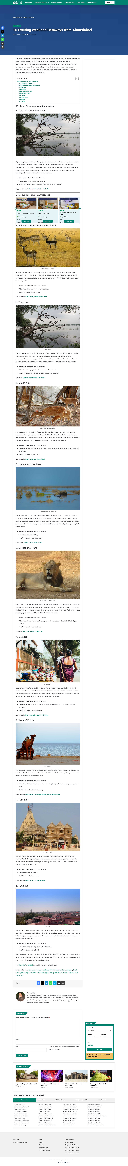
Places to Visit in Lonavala (45, 1120)
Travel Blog (24, 17)
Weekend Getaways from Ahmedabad (27, 81)
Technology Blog (43, 1147)
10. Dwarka (22, 101)
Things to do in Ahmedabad (33, 542)
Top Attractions (102, 1099)
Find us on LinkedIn (44, 1150)
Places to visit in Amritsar (20, 1111)
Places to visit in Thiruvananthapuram (97, 1116)
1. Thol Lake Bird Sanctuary (26, 83)
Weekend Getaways (56, 2)
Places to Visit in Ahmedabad (38, 189)
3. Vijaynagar (22, 87)
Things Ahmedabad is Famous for (34, 377)
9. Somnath (22, 99)
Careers (41, 1145)
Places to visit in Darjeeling (45, 1104)
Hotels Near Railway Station (81, 1099)
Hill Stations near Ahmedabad (32, 631)
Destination (91, 1027)
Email (17, 1046)
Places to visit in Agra (19, 1104)
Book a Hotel (109, 2)
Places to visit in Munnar (69, 1116)
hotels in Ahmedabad (26, 965)
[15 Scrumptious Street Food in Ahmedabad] (101, 1076)
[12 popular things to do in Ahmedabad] (27, 1076)
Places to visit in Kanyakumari (46, 1116)
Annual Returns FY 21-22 (72, 1153)
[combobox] (99, 1030)
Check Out (103, 1034)
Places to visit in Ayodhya (20, 1113)
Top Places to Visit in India (20, 1099)
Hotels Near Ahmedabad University (36, 715)
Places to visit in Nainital (69, 1122)
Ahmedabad (31, 17)
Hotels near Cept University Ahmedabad (49, 973)
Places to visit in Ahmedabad (21, 1107)
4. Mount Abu (22, 89)
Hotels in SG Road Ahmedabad (35, 880)
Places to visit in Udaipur (94, 1120)
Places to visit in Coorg (20, 1125)
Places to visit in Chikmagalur (21, 1120)
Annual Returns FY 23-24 (72, 1147)
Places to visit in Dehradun (45, 1107)
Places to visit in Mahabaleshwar (71, 1107)
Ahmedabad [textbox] (99, 1030)
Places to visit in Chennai (20, 1118)
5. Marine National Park (25, 91)
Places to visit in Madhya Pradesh (47, 1125)
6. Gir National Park (24, 93)
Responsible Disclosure (71, 1145)
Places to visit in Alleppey (20, 1109)
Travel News (80, 2)
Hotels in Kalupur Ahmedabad (35, 459)
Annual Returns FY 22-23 (72, 1150)
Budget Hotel (17, 17)
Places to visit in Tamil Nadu (94, 1113)
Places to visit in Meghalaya (70, 1113)
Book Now (26, 221)
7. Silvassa (22, 95)
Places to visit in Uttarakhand (95, 1122)
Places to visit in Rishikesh (94, 1107)
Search (99, 1049)
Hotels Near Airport (59, 1099)
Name (17, 1039)
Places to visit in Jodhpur (45, 1113)
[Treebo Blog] (17, 2)
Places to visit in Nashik (69, 1125)
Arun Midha (31, 993)
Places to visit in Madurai (69, 1104)
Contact (41, 1142)
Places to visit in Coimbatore (21, 1122)
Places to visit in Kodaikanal (46, 1118)
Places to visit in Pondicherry (95, 1104)
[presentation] (16, 209)
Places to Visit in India (41, 2)
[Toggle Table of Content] (76, 78)
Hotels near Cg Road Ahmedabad (38, 970)
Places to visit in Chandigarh (21, 1116)
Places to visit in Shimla (93, 1109)
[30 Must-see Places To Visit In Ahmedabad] (76, 1076)
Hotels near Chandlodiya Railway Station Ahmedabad (42, 794)
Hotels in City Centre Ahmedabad (36, 297)
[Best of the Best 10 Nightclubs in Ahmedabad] (52, 1076)
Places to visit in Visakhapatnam (96, 1125)
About (40, 1139)
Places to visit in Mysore (69, 1120)
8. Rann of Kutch (23, 97)
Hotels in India (41, 1099)
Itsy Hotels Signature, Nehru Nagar (68, 213)
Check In (90, 1034)
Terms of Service (69, 1139)
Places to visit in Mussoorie (70, 1118)
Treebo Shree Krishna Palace (25, 213)
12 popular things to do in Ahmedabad (26, 1084)
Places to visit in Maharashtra (70, 1109)
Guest (89, 1042)
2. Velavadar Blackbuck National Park (29, 85)
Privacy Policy (69, 1142)
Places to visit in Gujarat (45, 1109)
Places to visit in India (44, 1111)
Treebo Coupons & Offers (20, 1142)
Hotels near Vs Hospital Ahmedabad (61, 970)
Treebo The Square (43, 213)
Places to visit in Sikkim (93, 1111)
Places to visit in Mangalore (70, 1111)
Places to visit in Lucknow (45, 1122)
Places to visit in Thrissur (94, 1118)
